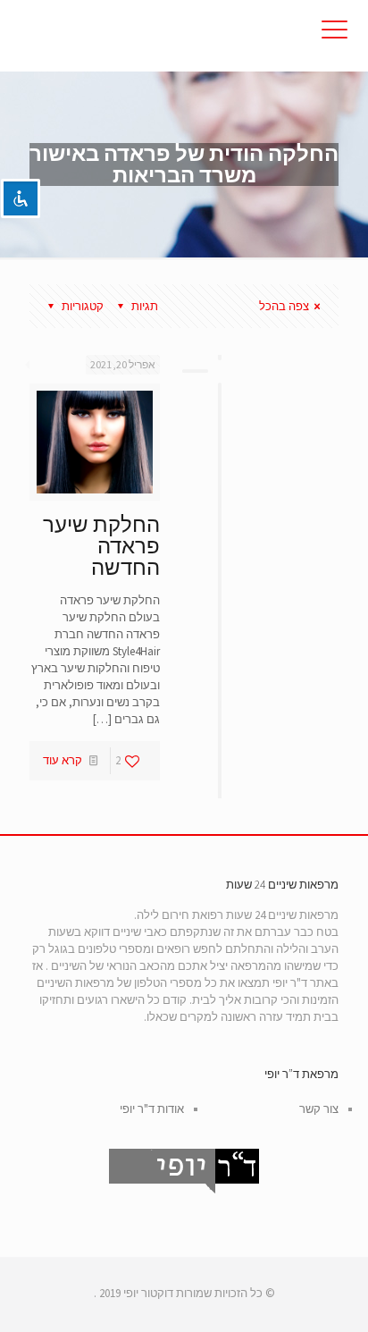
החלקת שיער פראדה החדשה (101, 545)
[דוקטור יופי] (184, 36)
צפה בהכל (284, 306)
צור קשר (319, 1109)
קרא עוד (62, 760)
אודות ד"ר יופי (152, 1109)
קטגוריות (83, 306)
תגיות (144, 306)
